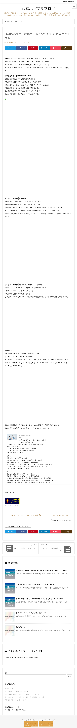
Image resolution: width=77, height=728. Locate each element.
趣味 (36, 515)
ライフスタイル (19, 21)
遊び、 (68, 515)
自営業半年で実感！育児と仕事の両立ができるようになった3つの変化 (41, 570)
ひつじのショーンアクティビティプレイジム (32, 613)
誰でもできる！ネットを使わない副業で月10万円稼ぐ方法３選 (24, 697)
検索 (6, 673)
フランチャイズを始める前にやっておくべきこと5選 (35, 585)
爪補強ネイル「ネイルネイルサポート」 (17, 700)
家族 (58, 515)
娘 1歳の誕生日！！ (11, 689)
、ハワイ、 (44, 515)
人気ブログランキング (12, 505)
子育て (27, 515)
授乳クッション (21, 627)
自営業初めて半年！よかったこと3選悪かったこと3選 (22, 694)
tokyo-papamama (65, 520)
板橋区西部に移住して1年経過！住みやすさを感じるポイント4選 (39, 599)
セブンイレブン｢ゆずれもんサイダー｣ (17, 691)
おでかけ (53, 515)
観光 (32, 515)
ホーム (8, 21)
